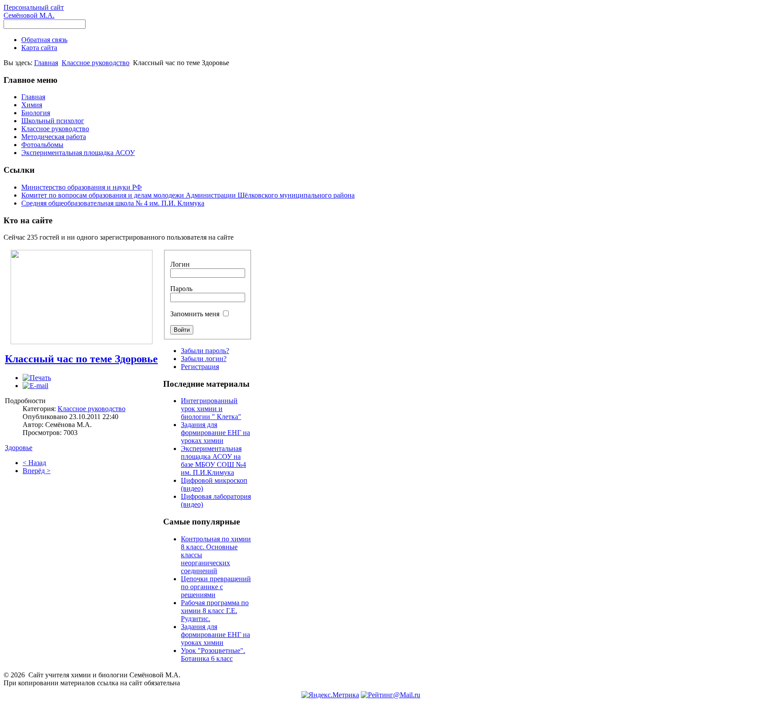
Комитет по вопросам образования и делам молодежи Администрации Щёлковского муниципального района (188, 195)
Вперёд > (37, 470)
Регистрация (200, 366)
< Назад (34, 462)
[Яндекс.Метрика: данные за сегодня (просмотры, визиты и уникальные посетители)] (330, 695)
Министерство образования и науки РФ (81, 187)
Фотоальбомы (42, 144)
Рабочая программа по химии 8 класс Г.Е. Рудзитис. (215, 610)
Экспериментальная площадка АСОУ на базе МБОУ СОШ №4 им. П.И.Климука (213, 460)
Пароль (181, 288)
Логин (180, 264)
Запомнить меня (194, 314)
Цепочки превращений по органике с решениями (216, 586)
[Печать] (37, 377)
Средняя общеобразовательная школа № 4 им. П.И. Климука (112, 203)
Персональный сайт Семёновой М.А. (34, 11)
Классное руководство (95, 62)
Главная (46, 62)
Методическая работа (53, 136)
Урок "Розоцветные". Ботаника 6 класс (213, 654)
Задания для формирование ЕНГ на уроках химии (215, 432)
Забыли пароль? (205, 350)
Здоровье (18, 447)
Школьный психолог (52, 120)
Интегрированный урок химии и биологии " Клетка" (211, 408)
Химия (31, 105)
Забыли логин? (204, 358)
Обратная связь (44, 39)
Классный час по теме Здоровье (81, 359)
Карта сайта (39, 47)
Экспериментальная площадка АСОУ (78, 152)
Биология (35, 113)
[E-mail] (35, 385)
